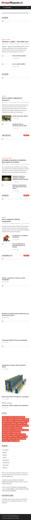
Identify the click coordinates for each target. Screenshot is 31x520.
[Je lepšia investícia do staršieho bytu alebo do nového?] (15, 139)
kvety (4, 432)
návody (23, 434)
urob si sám (5, 440)
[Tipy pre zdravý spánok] (6, 56)
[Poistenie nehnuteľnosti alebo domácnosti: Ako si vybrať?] (6, 185)
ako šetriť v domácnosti (8, 419)
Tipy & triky (6, 465)
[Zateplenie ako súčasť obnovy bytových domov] (15, 346)
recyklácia (21, 436)
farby (4, 425)
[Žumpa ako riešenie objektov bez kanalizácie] (7, 403)
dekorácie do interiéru (20, 421)
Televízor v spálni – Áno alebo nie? (15, 41)
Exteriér (4, 96)
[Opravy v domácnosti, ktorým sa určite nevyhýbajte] (15, 259)
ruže (26, 436)
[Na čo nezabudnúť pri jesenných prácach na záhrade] (6, 244)
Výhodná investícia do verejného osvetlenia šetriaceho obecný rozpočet (20, 178)
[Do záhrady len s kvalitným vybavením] (6, 235)
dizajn (4, 423)
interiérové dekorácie (23, 425)
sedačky (4, 438)
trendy (23, 438)
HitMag (17, 518)
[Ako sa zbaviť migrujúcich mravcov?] (15, 78)
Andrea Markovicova (15, 43)
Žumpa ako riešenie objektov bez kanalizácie (15, 405)
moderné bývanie (16, 432)
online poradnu (23, 487)
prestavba (10, 436)
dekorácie (11, 421)
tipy (13, 438)
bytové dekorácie (19, 419)
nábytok (14, 434)
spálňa (9, 438)
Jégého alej (9, 476)
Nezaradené (6, 460)
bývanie (26, 419)
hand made (9, 425)
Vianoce (12, 440)
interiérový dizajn (7, 430)
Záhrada (4, 217)
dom (8, 423)
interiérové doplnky (7, 427)
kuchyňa (26, 430)
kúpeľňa (8, 432)
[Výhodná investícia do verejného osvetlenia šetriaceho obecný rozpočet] (6, 176)
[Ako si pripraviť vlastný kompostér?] (15, 199)
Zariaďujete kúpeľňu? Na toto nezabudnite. (15, 340)
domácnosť (13, 423)
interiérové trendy (17, 427)
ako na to (5, 417)
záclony (20, 501)
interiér (15, 425)
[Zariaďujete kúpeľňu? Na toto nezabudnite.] (15, 321)
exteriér (24, 423)
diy (27, 421)
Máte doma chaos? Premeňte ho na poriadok (15, 396)
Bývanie (3, 39)
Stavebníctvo (6, 462)
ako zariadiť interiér (19, 417)
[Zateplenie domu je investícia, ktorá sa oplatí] (6, 124)
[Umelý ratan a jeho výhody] (6, 116)
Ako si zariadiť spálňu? (19, 64)
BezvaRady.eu (11, 489)
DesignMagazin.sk (15, 515)
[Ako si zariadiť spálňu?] (6, 64)
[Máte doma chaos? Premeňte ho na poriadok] (15, 395)
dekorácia (5, 421)
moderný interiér (6, 434)
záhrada (17, 440)
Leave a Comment (25, 43)
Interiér (8, 39)
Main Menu (8, 7)
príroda (15, 436)
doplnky (19, 423)
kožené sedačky (18, 430)
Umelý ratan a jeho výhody (20, 116)
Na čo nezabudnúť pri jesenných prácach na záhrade (18, 245)
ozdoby (4, 436)
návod (18, 434)
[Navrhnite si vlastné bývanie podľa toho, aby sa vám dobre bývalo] (15, 286)
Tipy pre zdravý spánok (19, 55)
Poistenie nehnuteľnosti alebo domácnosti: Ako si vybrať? (19, 187)
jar (13, 430)
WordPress (10, 518)
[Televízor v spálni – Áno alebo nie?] (15, 21)
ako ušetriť (11, 417)
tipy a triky (18, 438)
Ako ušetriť (4, 158)
